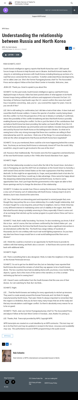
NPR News (5, 29)
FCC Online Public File (36, 378)
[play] (5, 10)
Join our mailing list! (51, 378)
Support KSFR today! (39, 16)
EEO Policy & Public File (35, 383)
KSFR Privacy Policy (51, 383)
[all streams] (75, 10)
